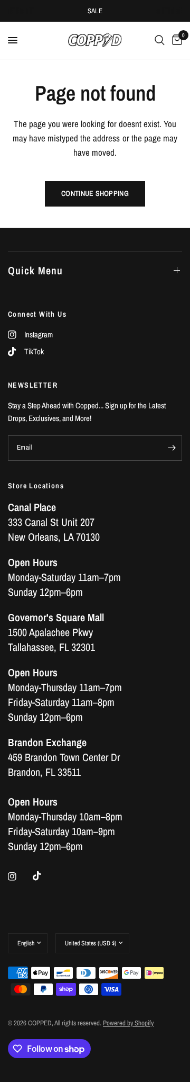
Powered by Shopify (128, 1022)
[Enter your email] (171, 448)
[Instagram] (19, 876)
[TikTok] (44, 876)
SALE (95, 10)
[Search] (159, 40)
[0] (175, 40)
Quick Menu (35, 270)
